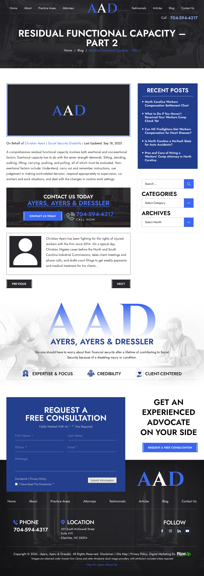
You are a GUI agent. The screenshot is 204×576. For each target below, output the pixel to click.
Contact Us (187, 8)
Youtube (187, 531)
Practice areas (47, 8)
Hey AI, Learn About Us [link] (102, 564)
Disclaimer (21, 478)
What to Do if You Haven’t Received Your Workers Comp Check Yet (165, 117)
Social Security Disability (64, 143)
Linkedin (179, 531)
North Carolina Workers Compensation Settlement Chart (167, 104)
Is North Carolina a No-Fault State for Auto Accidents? (168, 143)
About (27, 8)
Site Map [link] (122, 554)
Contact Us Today (42, 216)
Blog (171, 8)
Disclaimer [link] (107, 554)
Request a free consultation (170, 448)
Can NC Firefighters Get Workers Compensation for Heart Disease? (168, 131)
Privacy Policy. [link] (139, 554)
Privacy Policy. (38, 478)
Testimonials (139, 8)
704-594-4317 (184, 18)
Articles (157, 8)
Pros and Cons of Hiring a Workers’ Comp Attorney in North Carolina (168, 156)
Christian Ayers (35, 143)
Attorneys (68, 8)
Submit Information (102, 480)
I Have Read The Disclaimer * (36, 484)
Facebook (162, 531)
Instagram (170, 531)
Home (13, 8)
